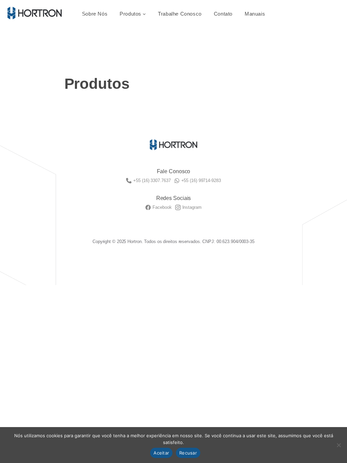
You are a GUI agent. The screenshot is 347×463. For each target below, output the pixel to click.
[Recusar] (338, 445)
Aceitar (161, 453)
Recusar (188, 453)
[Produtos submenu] (144, 13)
